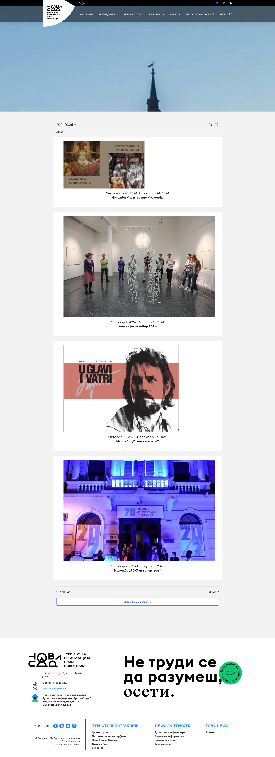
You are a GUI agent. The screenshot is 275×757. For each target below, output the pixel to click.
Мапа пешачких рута (200, 14)
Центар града (100, 732)
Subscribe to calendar (136, 601)
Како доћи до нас (165, 740)
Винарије (97, 747)
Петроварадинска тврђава (109, 736)
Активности (132, 14)
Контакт (210, 732)
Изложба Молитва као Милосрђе (138, 197)
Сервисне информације (169, 736)
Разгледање (107, 14)
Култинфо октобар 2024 (137, 326)
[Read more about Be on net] (82, 3)
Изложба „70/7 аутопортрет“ (137, 570)
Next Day (212, 591)
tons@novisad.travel (54, 688)
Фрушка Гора (100, 744)
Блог (222, 14)
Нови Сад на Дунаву (104, 740)
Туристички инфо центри (170, 732)
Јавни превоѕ (163, 744)
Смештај (155, 14)
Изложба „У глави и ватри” (137, 441)
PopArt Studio (73, 744)
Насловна (86, 14)
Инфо (173, 14)
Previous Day (64, 591)
